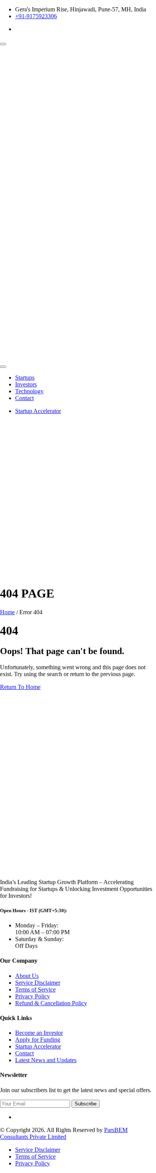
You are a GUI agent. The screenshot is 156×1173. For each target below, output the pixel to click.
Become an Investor (39, 1033)
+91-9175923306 (36, 16)
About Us (27, 976)
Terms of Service (35, 989)
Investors (26, 384)
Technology (29, 391)
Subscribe (86, 1104)
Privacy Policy (32, 996)
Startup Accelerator (38, 411)
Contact (24, 398)
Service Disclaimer (37, 982)
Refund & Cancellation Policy (51, 1003)
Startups (24, 377)
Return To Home (20, 687)
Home (7, 612)
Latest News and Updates (45, 1060)
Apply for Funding (37, 1039)
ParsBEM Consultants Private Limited (64, 1133)
